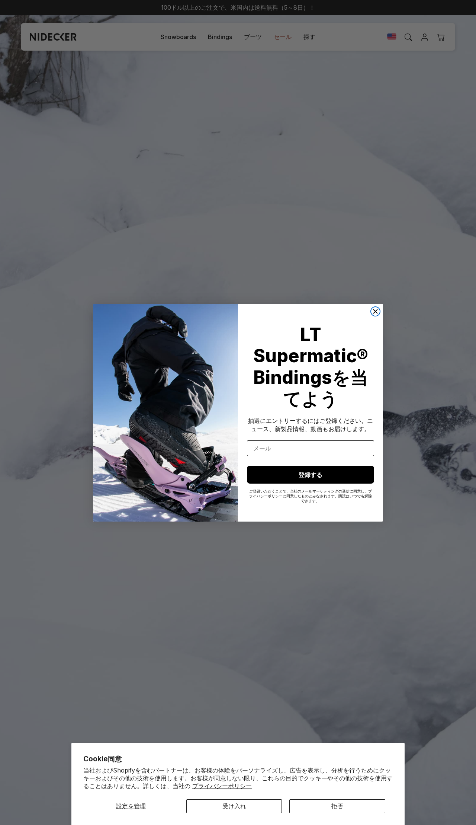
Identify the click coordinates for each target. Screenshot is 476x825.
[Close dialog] (375, 311)
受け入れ (234, 806)
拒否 (337, 806)
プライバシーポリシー (222, 786)
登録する (310, 474)
